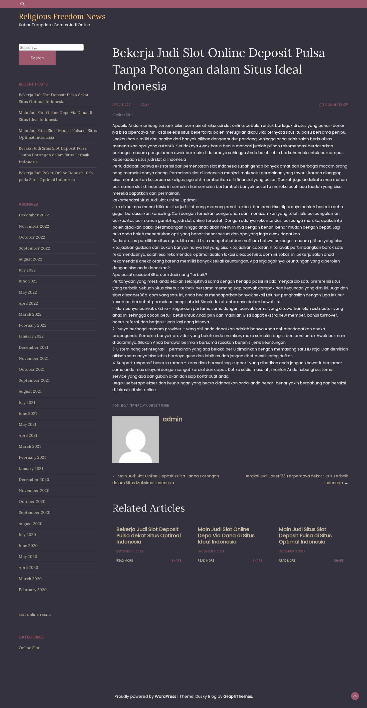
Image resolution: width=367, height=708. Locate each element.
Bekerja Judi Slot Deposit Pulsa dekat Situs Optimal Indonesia (148, 535)
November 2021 (34, 358)
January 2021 (31, 468)
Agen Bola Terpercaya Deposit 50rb (140, 405)
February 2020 (33, 589)
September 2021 (34, 380)
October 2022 (32, 237)
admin (145, 104)
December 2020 (34, 479)
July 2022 (27, 269)
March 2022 (30, 314)
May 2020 (28, 556)
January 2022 (31, 336)
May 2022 (28, 292)
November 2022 (34, 226)
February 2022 (32, 325)
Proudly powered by (145, 696)
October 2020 (32, 501)
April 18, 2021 (121, 104)
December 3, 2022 (211, 551)
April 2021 (28, 435)
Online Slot (122, 115)
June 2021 (28, 413)
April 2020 (28, 567)
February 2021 (32, 457)
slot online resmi (35, 614)
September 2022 (34, 248)
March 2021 (30, 446)
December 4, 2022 (129, 551)
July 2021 (27, 402)
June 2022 (28, 280)
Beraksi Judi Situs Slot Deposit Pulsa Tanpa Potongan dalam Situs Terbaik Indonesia (54, 155)
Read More (124, 560)
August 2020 (30, 523)
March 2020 (30, 578)
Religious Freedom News (62, 16)
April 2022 (28, 303)
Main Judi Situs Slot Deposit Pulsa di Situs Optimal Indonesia (305, 535)
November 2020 (34, 490)
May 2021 (27, 424)
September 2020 (34, 512)
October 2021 (32, 369)
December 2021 (33, 347)
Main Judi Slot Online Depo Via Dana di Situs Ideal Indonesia (226, 535)
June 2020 (28, 545)
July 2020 (27, 534)
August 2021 (30, 391)
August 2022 (30, 259)
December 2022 (34, 214)
